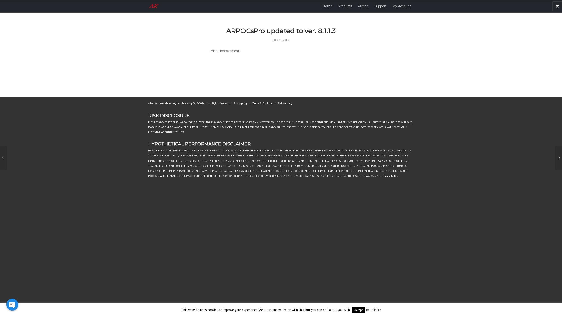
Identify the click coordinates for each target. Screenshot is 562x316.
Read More (373, 310)
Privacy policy (240, 103)
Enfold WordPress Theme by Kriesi (382, 176)
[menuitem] (327, 6)
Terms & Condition (262, 103)
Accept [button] (358, 310)
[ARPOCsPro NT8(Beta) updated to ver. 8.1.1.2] (3, 158)
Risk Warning (285, 103)
